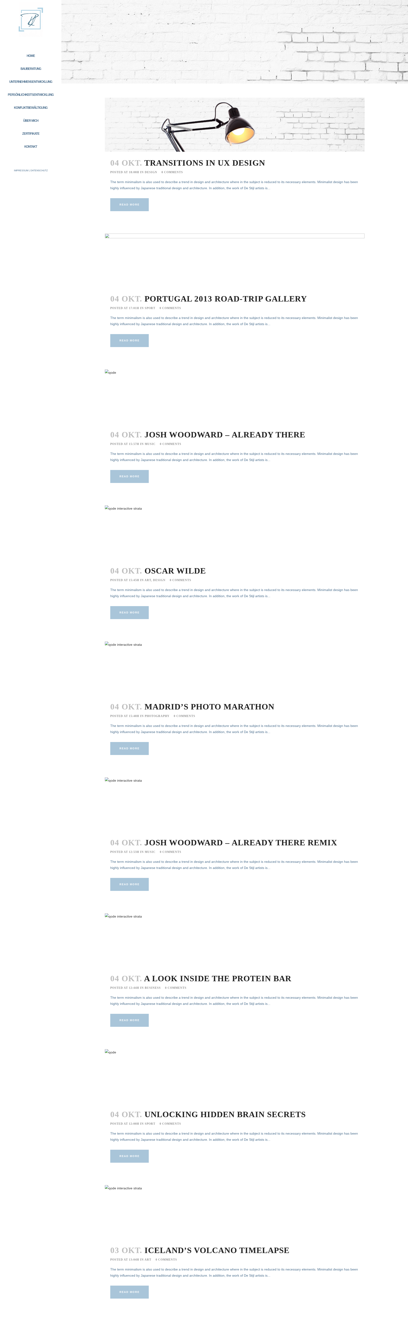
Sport (150, 308)
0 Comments (172, 172)
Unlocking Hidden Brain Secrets (225, 1114)
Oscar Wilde (175, 570)
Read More (129, 204)
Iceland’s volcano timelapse (216, 1250)
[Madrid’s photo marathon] (235, 669)
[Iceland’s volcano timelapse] (235, 1212)
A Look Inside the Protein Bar (217, 978)
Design (151, 172)
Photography (157, 716)
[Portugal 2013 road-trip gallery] (235, 261)
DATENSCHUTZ (39, 170)
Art (147, 580)
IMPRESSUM (21, 170)
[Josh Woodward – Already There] (235, 396)
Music (150, 444)
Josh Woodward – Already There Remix (240, 842)
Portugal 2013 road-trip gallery (225, 298)
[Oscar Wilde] (235, 532)
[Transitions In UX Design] (235, 125)
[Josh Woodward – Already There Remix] (235, 804)
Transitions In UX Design (204, 163)
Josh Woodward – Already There (224, 434)
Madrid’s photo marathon (209, 706)
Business (153, 988)
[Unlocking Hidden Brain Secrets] (235, 1076)
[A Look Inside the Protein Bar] (235, 940)
